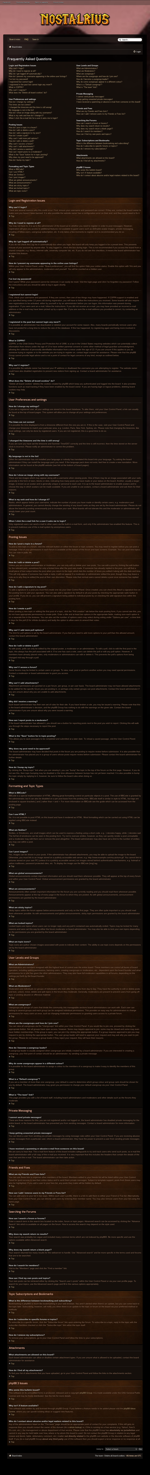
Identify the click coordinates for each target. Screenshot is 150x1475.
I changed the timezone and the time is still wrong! (30, 107)
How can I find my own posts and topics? (93, 134)
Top (12, 216)
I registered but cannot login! (21, 82)
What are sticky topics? (19, 185)
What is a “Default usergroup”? (89, 84)
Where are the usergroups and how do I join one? (97, 76)
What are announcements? (20, 183)
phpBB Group (86, 1393)
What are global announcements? (23, 180)
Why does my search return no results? (93, 126)
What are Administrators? (87, 68)
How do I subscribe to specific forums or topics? (96, 146)
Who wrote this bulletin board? (89, 170)
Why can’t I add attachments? (21, 146)
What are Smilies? (16, 175)
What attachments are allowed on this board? (95, 158)
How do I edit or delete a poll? (21, 141)
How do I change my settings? (22, 102)
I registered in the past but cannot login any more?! (30, 84)
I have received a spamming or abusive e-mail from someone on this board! (108, 102)
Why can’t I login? (16, 68)
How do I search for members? (89, 131)
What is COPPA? (16, 87)
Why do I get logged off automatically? (25, 74)
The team (99, 1456)
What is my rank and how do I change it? (26, 115)
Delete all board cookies (114, 1456)
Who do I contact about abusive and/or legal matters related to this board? (107, 175)
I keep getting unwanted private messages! (94, 99)
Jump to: (100, 1449)
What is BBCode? (16, 169)
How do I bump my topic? (19, 160)
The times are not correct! (20, 105)
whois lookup (75, 1427)
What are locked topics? (19, 188)
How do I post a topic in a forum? (23, 127)
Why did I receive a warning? (21, 149)
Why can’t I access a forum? (21, 144)
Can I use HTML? (16, 172)
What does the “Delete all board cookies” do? (28, 93)
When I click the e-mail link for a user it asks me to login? (33, 118)
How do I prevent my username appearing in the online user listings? (38, 76)
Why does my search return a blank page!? (94, 129)
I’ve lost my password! (18, 79)
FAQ (26, 40)
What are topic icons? (18, 191)
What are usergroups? (85, 74)
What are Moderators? (85, 71)
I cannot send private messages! (90, 97)
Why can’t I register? (17, 90)
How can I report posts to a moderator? (25, 152)
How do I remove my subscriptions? (91, 149)
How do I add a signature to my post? (25, 133)
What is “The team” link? (86, 87)
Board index (14, 40)
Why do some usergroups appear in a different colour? (99, 82)
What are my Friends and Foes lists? (92, 111)
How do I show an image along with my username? (30, 113)
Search (35, 40)
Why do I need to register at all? (22, 71)
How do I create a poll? (18, 135)
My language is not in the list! (21, 110)
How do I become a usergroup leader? (92, 79)
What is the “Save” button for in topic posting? (28, 155)
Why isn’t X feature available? (89, 173)
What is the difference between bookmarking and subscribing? (102, 143)
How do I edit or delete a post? (22, 130)
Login (138, 52)
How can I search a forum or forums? (92, 123)
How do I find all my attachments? (90, 161)
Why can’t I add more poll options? (23, 138)
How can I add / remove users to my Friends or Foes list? (100, 114)
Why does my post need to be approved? (26, 157)
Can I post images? (17, 177)
